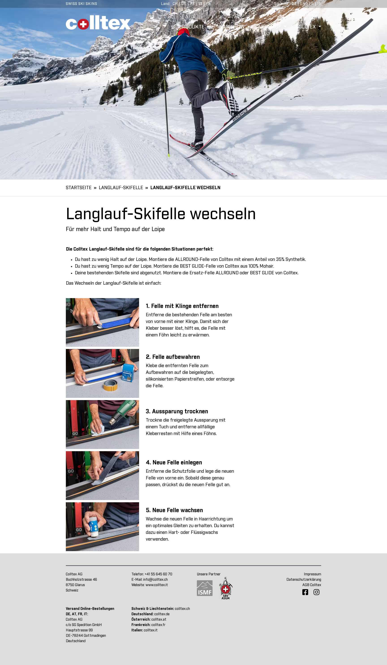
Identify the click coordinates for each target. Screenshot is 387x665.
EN (302, 4)
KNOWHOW (232, 27)
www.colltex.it (157, 585)
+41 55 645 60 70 (158, 574)
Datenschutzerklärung (303, 579)
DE (184, 4)
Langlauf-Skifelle (121, 188)
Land (165, 4)
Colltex (306, 27)
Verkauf (271, 27)
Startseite (79, 188)
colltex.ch (182, 609)
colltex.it (151, 630)
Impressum (312, 574)
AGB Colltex (311, 585)
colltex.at (158, 619)
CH (175, 4)
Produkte (192, 27)
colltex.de (162, 614)
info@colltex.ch (155, 579)
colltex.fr (158, 625)
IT (200, 4)
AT (192, 4)
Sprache (281, 4)
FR (208, 4)
